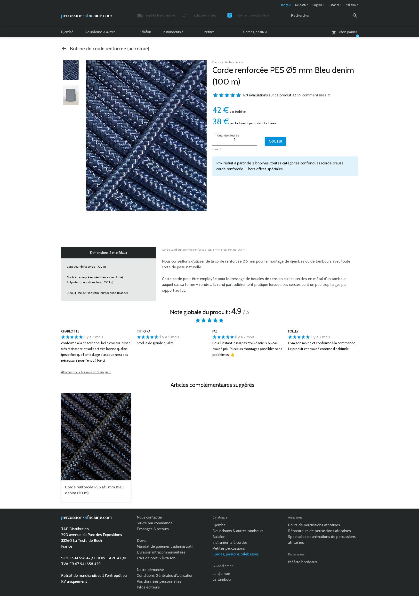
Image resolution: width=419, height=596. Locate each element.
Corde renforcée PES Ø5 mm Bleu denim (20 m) (94, 490)
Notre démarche (150, 569)
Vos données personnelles (159, 581)
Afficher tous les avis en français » (86, 372)
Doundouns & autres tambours (100, 33)
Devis (141, 540)
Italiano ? (352, 5)
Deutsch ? (301, 5)
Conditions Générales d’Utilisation (165, 575)
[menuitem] (71, 70)
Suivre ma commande (155, 523)
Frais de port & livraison (156, 558)
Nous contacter (149, 517)
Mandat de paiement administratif (165, 546)
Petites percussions (213, 33)
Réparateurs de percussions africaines (319, 530)
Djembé (67, 32)
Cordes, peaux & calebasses (255, 33)
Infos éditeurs (148, 587)
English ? (318, 5)
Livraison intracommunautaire (161, 552)
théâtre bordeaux (302, 562)
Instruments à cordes (173, 33)
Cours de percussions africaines (314, 525)
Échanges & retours (153, 529)
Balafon (145, 32)
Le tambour (222, 579)
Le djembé (221, 573)
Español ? (335, 5)
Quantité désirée (227, 135)
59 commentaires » (313, 95)
